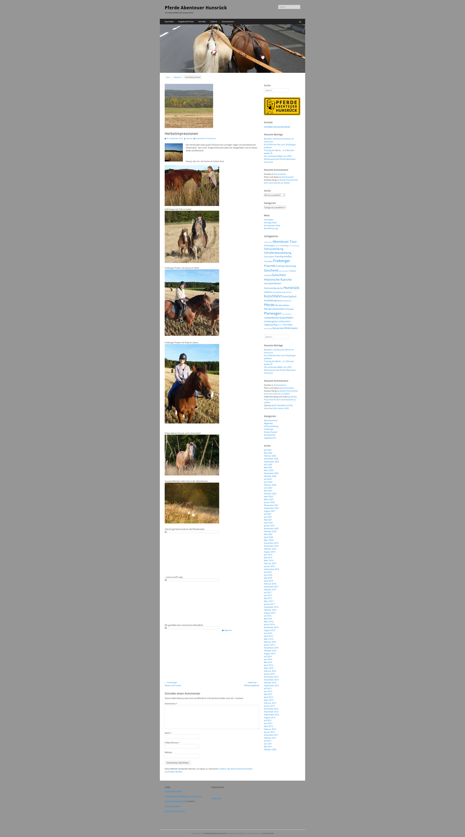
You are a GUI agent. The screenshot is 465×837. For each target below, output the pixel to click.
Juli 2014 (267, 656)
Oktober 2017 (270, 589)
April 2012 (268, 726)
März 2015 (268, 639)
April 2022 (268, 496)
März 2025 (268, 470)
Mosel (280, 300)
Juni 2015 (268, 633)
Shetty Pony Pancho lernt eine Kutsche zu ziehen (280, 399)
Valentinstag (268, 328)
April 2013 (268, 697)
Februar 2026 (270, 455)
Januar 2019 (269, 566)
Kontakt (202, 21)
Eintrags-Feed (270, 222)
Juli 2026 (267, 450)
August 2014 (269, 653)
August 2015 (269, 630)
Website (168, 752)
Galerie (213, 21)
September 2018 (271, 569)
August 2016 (269, 613)
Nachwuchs (287, 301)
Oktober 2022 (270, 493)
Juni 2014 (268, 659)
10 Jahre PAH (268, 242)
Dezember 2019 (271, 543)
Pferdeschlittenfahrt (275, 309)
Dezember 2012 (271, 708)
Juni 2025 (268, 464)
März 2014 (268, 668)
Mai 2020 (268, 534)
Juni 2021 (268, 517)
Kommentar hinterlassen (206, 138)
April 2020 (268, 537)
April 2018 (268, 581)
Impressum (216, 798)
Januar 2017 (269, 604)
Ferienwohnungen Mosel (175, 811)
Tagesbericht (270, 438)
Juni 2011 (268, 743)
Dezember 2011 (271, 735)
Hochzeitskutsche (273, 288)
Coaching (284, 245)
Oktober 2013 (270, 682)
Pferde (269, 304)
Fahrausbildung (273, 249)
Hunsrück (291, 287)
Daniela (189, 138)
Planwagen (272, 313)
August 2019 (269, 551)
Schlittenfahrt (284, 321)
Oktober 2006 (270, 749)
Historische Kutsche (278, 279)
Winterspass (291, 328)
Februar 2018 (270, 583)
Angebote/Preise (186, 21)
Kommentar (171, 703)
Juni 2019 (268, 554)
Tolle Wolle (287, 324)
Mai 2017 (268, 598)
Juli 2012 (267, 720)
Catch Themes (268, 833)
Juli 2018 (267, 572)
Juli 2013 (267, 688)
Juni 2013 (268, 691)
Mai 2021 (268, 519)
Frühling (280, 265)
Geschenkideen (283, 271)
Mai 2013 (268, 694)
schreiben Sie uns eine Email (277, 126)
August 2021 (269, 511)
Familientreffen (283, 256)
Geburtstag (290, 265)
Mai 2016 (268, 618)
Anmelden (268, 219)
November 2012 (271, 711)
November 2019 (271, 546)
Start (168, 77)
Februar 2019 (270, 563)
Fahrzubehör (269, 256)
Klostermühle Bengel (173, 791)
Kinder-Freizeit (270, 432)
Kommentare (228, 21)
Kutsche (289, 292)
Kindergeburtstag (279, 292)
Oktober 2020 (270, 531)
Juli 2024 (267, 479)
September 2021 (271, 508)
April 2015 (268, 636)
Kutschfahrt (273, 296)
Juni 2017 (268, 595)
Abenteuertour (271, 420)
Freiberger (281, 260)
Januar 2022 (269, 502)
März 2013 (268, 700)
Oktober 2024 (270, 476)
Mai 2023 (268, 490)
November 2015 (271, 627)
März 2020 (268, 540)
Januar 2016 (269, 624)
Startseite (169, 21)
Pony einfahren (287, 314)
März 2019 (268, 560)
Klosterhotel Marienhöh (174, 801)
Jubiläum (268, 291)
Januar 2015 (269, 645)
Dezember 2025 (271, 458)
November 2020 (271, 528)
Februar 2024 (270, 485)
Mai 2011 (268, 746)
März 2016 (268, 621)
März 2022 (268, 499)
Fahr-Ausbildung (293, 246)
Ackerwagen (269, 245)
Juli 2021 (267, 514)
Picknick (290, 309)
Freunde (269, 266)
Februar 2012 (270, 729)
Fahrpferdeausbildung (277, 252)
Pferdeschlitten (282, 305)
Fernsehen (268, 261)
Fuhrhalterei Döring (173, 806)
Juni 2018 (268, 575)
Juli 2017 (267, 592)
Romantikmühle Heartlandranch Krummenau (183, 796)
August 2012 (269, 717)
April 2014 (268, 665)
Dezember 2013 (271, 676)
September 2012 (271, 714)
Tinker (280, 325)
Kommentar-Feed (272, 225)
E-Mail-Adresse (172, 742)
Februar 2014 (270, 671)
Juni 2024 (268, 482)
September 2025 (271, 461)
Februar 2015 (270, 642)
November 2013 (271, 679)
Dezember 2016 (271, 607)
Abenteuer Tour (285, 241)
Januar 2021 (269, 525)
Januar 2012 (269, 732)
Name (168, 733)
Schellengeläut (271, 321)
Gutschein (279, 275)
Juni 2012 (268, 723)
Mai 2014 (268, 662)
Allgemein (178, 77)
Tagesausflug (270, 324)
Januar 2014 (269, 674)
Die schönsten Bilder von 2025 (278, 156)
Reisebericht (269, 435)
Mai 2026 (268, 453)
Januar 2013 (269, 706)
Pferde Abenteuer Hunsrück (196, 7)
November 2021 (271, 505)
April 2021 (268, 522)
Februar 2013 (270, 703)
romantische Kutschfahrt (278, 317)
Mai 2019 (268, 557)
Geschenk (271, 270)
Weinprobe (277, 328)
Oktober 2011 (270, 738)
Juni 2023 (268, 487)
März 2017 (268, 601)
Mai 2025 (268, 467)
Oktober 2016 (270, 610)
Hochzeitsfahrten (272, 283)
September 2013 (271, 685)
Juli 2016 (267, 615)
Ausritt (277, 246)
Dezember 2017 (271, 586)
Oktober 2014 (270, 650)
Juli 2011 (267, 740)
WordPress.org (271, 228)
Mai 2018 (268, 578)
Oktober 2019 (270, 549)
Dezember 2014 (271, 647)
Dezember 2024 (271, 473)
